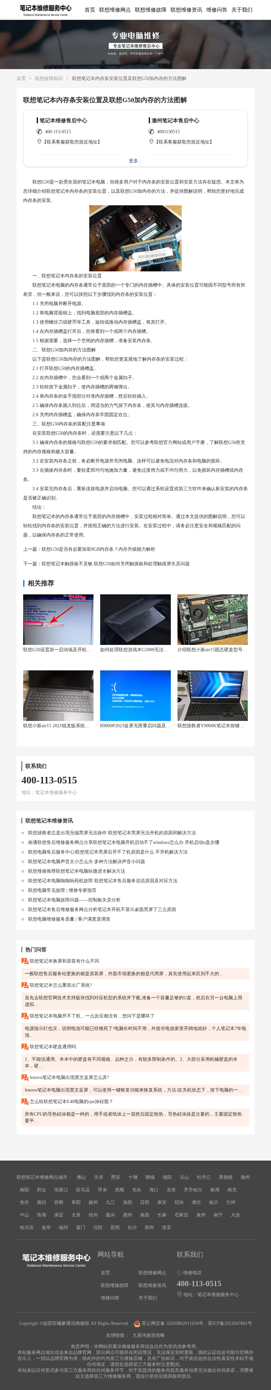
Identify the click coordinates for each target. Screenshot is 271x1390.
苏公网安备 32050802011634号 (172, 1323)
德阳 (167, 1177)
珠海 (41, 1214)
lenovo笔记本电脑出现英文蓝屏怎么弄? (68, 1077)
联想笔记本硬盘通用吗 (52, 1046)
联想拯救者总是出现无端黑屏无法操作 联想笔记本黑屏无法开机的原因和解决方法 (111, 832)
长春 (162, 1214)
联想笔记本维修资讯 (49, 820)
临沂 (213, 1202)
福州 (63, 1227)
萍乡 (102, 1189)
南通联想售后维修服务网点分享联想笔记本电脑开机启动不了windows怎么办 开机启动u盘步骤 (123, 842)
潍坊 (196, 1202)
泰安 (162, 1202)
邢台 (41, 1189)
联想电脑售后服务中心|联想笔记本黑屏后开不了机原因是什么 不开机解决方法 (107, 852)
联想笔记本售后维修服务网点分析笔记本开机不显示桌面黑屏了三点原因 (101, 909)
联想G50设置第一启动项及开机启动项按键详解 (71, 649)
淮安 (166, 1227)
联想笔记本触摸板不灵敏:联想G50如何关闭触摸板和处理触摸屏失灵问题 (116, 563)
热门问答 (36, 949)
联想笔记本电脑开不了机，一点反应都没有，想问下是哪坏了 (91, 1015)
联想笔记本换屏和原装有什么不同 (63, 961)
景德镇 (226, 1177)
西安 (115, 1177)
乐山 (184, 1177)
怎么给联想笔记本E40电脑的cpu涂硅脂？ (70, 1101)
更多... (135, 160)
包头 (136, 1189)
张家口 (61, 1189)
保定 (58, 1214)
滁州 (245, 1177)
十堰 (132, 1177)
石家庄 (181, 1214)
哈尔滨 (27, 1227)
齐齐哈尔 (193, 1189)
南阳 (24, 1189)
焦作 (24, 1202)
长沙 (132, 1227)
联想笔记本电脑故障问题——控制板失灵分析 (74, 899)
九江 (110, 1202)
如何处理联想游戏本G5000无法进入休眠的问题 (148, 649)
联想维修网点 (115, 10)
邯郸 (58, 1202)
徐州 (93, 1214)
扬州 (93, 1202)
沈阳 (97, 1227)
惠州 (127, 1214)
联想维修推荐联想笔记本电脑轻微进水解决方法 (76, 871)
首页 (90, 10)
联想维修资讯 (186, 10)
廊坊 (41, 1202)
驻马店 (83, 1189)
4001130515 (168, 131)
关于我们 (241, 10)
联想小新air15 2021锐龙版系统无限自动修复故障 (72, 725)
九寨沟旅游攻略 (149, 1335)
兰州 (230, 1202)
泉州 (201, 1214)
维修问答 (216, 10)
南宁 (218, 1214)
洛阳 (127, 1202)
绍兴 (179, 1202)
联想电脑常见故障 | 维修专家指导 (62, 890)
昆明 (115, 1227)
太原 (76, 1214)
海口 (154, 1189)
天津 (98, 1177)
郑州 (149, 1227)
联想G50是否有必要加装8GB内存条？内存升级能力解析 (98, 549)
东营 (171, 1189)
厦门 (80, 1227)
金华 (46, 1227)
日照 (144, 1202)
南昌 (144, 1214)
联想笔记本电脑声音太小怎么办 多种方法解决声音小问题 (86, 861)
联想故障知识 (49, 78)
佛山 (81, 1177)
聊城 (150, 1177)
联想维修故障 (151, 10)
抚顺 (119, 1189)
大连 (235, 1214)
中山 (24, 1214)
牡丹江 (204, 1177)
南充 (232, 1189)
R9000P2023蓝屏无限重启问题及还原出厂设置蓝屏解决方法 (160, 725)
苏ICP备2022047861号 (230, 1323)
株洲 (214, 1189)
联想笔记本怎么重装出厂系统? (60, 985)
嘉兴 (110, 1214)
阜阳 (76, 1202)
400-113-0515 (58, 131)
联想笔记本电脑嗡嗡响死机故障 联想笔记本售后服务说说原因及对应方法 (102, 880)
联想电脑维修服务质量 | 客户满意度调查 (68, 919)
